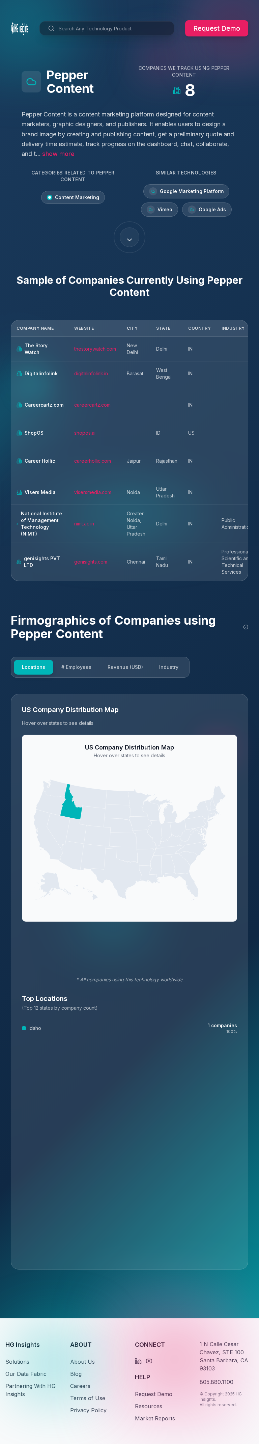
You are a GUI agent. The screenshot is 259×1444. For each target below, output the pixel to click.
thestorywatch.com (95, 349)
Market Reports (155, 1418)
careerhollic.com (92, 461)
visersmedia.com (92, 492)
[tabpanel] (129, 982)
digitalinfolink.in (91, 373)
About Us (82, 1361)
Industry (168, 667)
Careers (80, 1386)
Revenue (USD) (125, 667)
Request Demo (216, 28)
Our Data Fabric (26, 1373)
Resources (148, 1406)
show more (58, 153)
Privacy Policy (88, 1410)
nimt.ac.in (84, 523)
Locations (33, 667)
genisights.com (90, 562)
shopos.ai (84, 433)
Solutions (17, 1361)
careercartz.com (92, 405)
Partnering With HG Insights (30, 1390)
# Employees (76, 667)
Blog (76, 1373)
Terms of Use (87, 1398)
